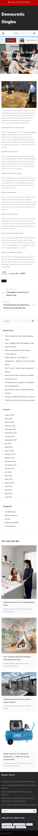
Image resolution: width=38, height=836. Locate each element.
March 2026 (9, 422)
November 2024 (10, 465)
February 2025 (10, 454)
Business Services (11, 515)
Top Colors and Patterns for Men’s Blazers (19, 400)
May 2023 (8, 486)
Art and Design (10, 512)
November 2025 (10, 433)
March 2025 (9, 451)
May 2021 (8, 493)
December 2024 (10, 461)
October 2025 (10, 436)
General (4, 281)
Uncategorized (10, 526)
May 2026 (8, 419)
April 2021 (8, 497)
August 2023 (9, 483)
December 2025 (10, 429)
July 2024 (8, 472)
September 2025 (11, 440)
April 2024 (8, 479)
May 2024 (8, 476)
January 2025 (9, 458)
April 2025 (8, 447)
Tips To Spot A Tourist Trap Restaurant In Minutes (19, 805)
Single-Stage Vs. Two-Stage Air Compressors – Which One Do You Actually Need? (20, 361)
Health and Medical (11, 522)
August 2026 (9, 415)
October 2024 (10, 468)
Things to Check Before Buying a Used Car (20, 397)
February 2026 (10, 426)
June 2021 (8, 490)
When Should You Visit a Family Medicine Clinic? (18, 782)
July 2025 (8, 443)
